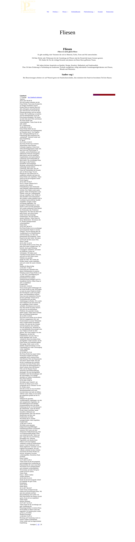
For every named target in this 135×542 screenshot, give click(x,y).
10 (38, 524)
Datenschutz (109, 12)
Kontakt (100, 12)
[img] (67, 28)
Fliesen (64, 12)
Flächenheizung (88, 12)
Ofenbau (55, 12)
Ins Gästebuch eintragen (35, 97)
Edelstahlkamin (75, 12)
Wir (48, 12)
